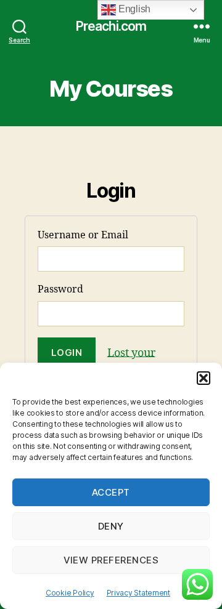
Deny (111, 526)
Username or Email (83, 235)
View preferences (111, 560)
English (133, 9)
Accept (111, 492)
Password (60, 289)
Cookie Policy (70, 592)
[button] (203, 378)
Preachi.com (111, 26)
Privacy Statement (138, 592)
